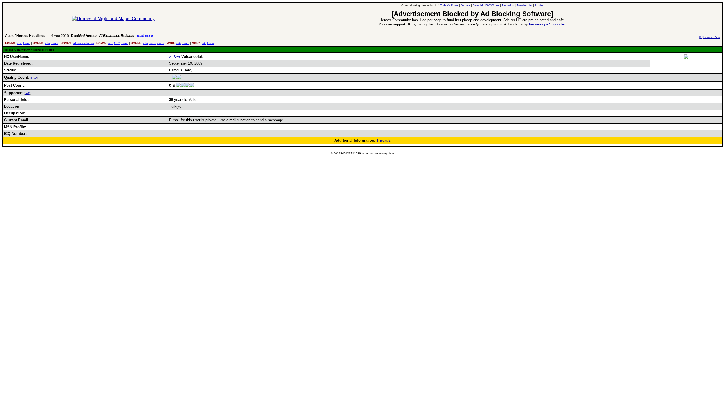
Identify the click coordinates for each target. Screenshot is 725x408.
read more (145, 36)
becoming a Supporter (547, 24)
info (19, 43)
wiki (178, 43)
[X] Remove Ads (709, 37)
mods (82, 43)
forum (26, 43)
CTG (117, 43)
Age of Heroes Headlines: (25, 36)
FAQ (34, 77)
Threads (383, 140)
